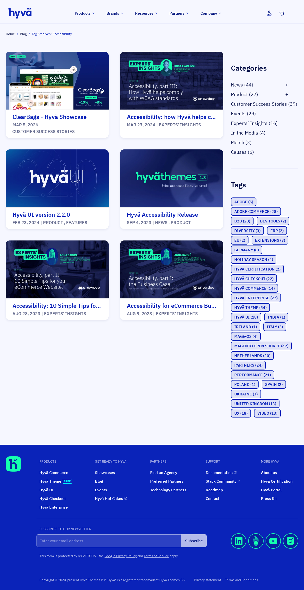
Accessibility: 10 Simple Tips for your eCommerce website (89, 305)
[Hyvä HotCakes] (256, 547)
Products (83, 13)
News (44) (242, 84)
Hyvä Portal (271, 489)
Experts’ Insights (180, 125)
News (161, 222)
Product (53, 222)
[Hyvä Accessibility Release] (171, 178)
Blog (23, 34)
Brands (112, 13)
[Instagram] (290, 547)
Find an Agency (163, 472)
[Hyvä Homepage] (13, 464)
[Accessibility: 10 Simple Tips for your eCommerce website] (57, 269)
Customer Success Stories (43, 131)
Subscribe (194, 540)
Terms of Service (156, 556)
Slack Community (221, 481)
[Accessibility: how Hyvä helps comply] (171, 81)
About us (269, 472)
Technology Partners (168, 489)
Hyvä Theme (50, 481)
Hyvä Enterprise (53, 507)
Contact (212, 498)
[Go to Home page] (20, 13)
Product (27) (244, 94)
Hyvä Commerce (53, 472)
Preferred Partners (166, 481)
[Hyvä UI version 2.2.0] (57, 178)
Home (10, 34)
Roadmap (214, 489)
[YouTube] (273, 547)
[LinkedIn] (238, 547)
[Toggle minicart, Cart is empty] (282, 13)
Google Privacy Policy (121, 556)
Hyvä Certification (276, 481)
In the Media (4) (248, 132)
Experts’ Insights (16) (254, 123)
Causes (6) (242, 152)
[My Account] (269, 13)
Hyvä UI (46, 489)
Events (101, 489)
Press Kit (269, 498)
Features (76, 222)
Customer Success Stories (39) (264, 104)
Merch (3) (241, 142)
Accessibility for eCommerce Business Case (184, 305)
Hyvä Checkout (52, 498)
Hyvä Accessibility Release (162, 214)
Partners (177, 13)
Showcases (105, 472)
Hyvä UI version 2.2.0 (41, 214)
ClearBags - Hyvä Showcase (49, 117)
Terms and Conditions (241, 580)
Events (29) (243, 113)
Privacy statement (208, 580)
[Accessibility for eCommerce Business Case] (171, 269)
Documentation (219, 472)
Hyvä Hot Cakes (109, 498)
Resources (144, 13)
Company (208, 13)
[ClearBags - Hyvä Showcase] (57, 81)
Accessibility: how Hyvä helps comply (177, 117)
